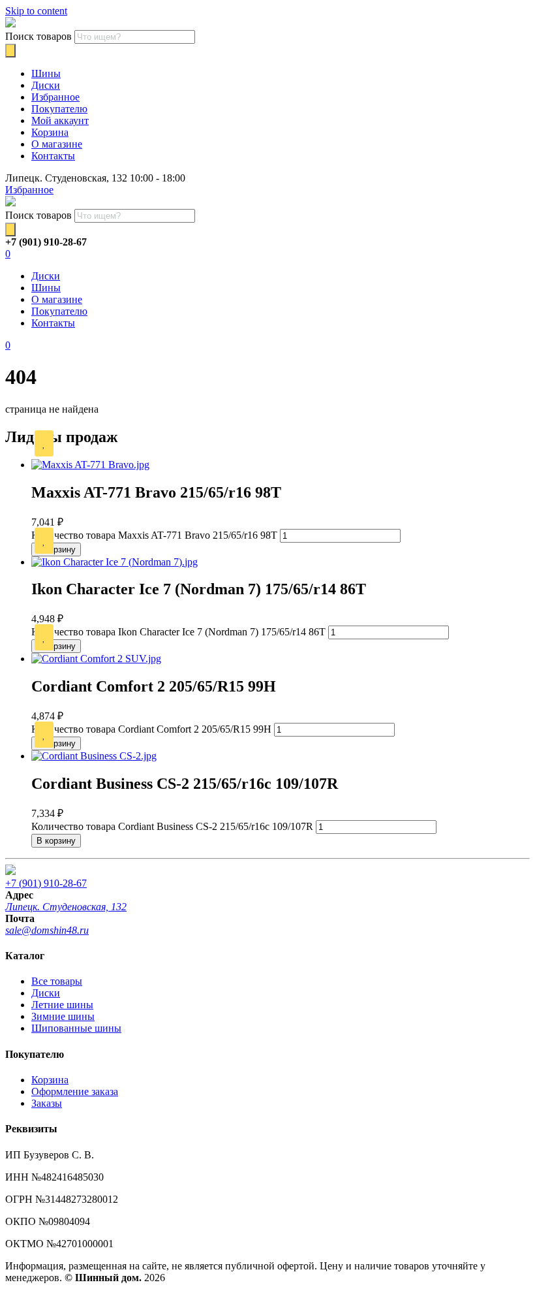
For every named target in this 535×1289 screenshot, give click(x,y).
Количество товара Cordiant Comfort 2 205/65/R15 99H (151, 729)
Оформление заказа (74, 1091)
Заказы (46, 1103)
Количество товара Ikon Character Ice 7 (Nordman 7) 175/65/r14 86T (178, 631)
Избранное (55, 97)
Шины (46, 73)
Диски (45, 85)
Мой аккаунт (60, 120)
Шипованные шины (76, 1028)
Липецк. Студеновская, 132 (66, 906)
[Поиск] (10, 50)
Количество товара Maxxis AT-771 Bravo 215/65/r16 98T (154, 535)
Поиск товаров (38, 36)
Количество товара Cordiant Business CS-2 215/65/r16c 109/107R (172, 826)
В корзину (56, 549)
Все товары (56, 981)
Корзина (50, 132)
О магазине (56, 144)
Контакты (53, 155)
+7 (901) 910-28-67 (46, 883)
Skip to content (36, 10)
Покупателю (59, 108)
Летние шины (62, 1004)
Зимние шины (63, 1016)
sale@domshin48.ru (47, 930)
